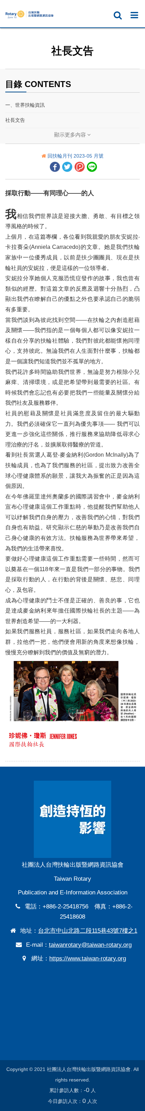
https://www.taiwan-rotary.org (87, 958)
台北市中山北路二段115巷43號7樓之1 (87, 930)
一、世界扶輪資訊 (25, 105)
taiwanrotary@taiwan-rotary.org (90, 944)
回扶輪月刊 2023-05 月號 (75, 156)
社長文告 (15, 120)
